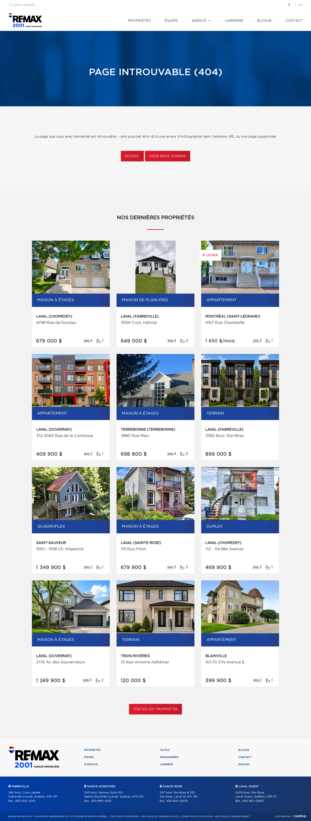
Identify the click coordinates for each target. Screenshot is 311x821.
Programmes (169, 757)
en (301, 5)
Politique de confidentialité (160, 816)
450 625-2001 (25, 801)
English (244, 764)
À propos (91, 764)
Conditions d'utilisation (197, 816)
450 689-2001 (101, 801)
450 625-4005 (177, 801)
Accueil (132, 156)
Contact (294, 20)
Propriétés (139, 20)
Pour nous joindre (167, 156)
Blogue (264, 20)
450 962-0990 (253, 801)
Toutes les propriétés (155, 709)
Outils (165, 750)
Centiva (299, 816)
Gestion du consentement (232, 816)
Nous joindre (24, 5)
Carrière (234, 20)
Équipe (171, 20)
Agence (199, 20)
